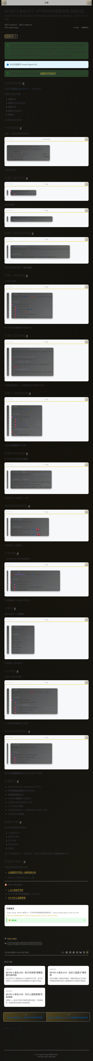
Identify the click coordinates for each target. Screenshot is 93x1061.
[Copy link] (87, 952)
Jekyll (46, 1057)
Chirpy (53, 1057)
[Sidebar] (4, 3)
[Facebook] (70, 952)
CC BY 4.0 (19, 952)
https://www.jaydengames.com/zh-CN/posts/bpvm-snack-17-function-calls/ (32, 915)
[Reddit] (84, 952)
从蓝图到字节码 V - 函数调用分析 (22, 872)
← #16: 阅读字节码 (15, 890)
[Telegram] (73, 952)
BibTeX (14, 920)
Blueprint (24, 943)
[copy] (86, 139)
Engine (14, 938)
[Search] (89, 3)
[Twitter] (66, 952)
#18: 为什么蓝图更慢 (16, 898)
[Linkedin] (77, 952)
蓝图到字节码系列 (48, 73)
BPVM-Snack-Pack (35, 943)
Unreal (9, 938)
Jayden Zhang (13, 28)
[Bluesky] (80, 952)
